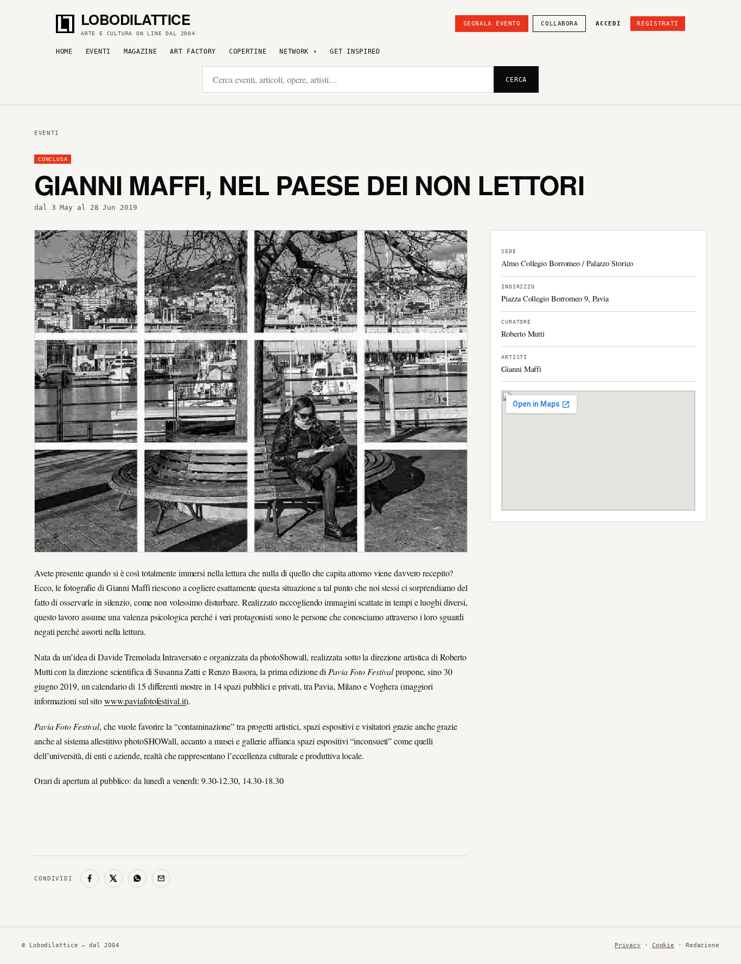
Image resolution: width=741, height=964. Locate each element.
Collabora (559, 23)
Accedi (608, 23)
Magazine (140, 51)
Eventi (98, 51)
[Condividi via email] (161, 878)
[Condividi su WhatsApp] (137, 878)
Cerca (516, 79)
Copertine (247, 51)
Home (64, 51)
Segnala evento (492, 23)
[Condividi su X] (113, 878)
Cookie (663, 945)
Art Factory (193, 51)
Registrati (658, 23)
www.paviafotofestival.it (145, 700)
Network (294, 51)
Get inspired (355, 51)
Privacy (628, 945)
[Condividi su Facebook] (89, 878)
